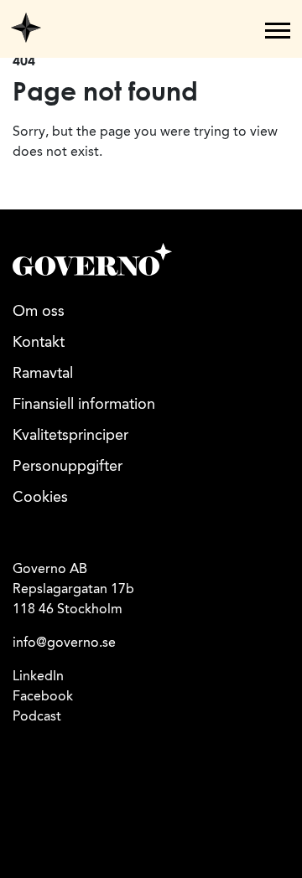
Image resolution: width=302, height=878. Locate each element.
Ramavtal (43, 373)
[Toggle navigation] (277, 30)
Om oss (39, 311)
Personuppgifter (67, 466)
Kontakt (39, 342)
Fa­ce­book (43, 697)
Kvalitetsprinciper (70, 435)
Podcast (37, 717)
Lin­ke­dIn (38, 677)
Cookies (40, 497)
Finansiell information (84, 404)
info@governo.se (64, 643)
